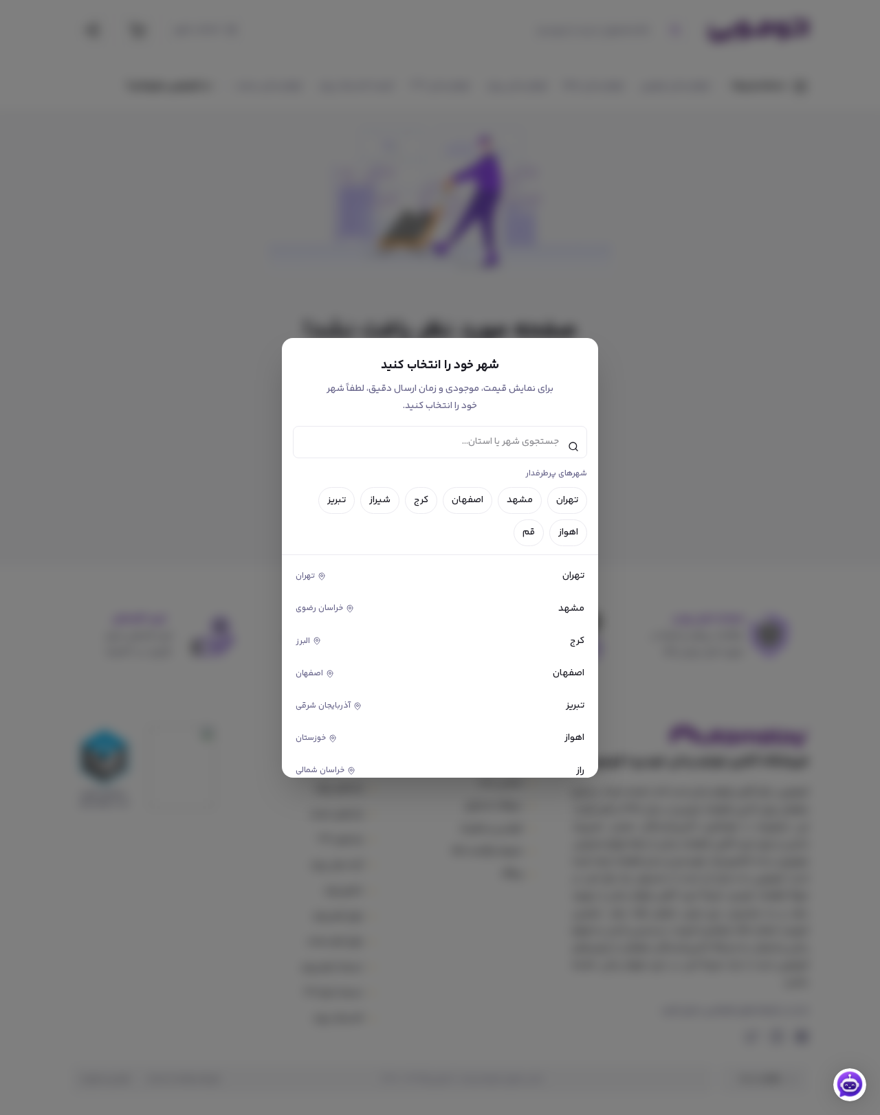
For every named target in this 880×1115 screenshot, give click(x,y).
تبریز (336, 500)
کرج (421, 500)
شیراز (379, 500)
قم (528, 532)
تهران (567, 500)
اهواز (568, 532)
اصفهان (467, 500)
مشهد (520, 500)
